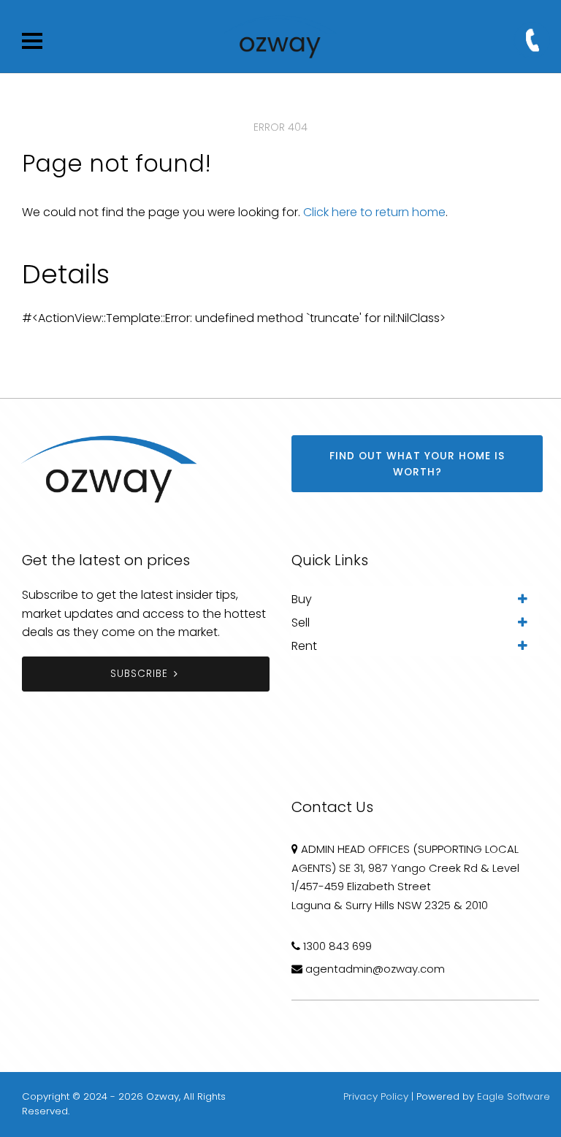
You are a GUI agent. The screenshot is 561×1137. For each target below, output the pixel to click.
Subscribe (139, 674)
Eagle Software (513, 1096)
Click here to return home (374, 212)
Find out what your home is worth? (417, 464)
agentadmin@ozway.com (375, 968)
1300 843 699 (337, 946)
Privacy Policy (375, 1096)
